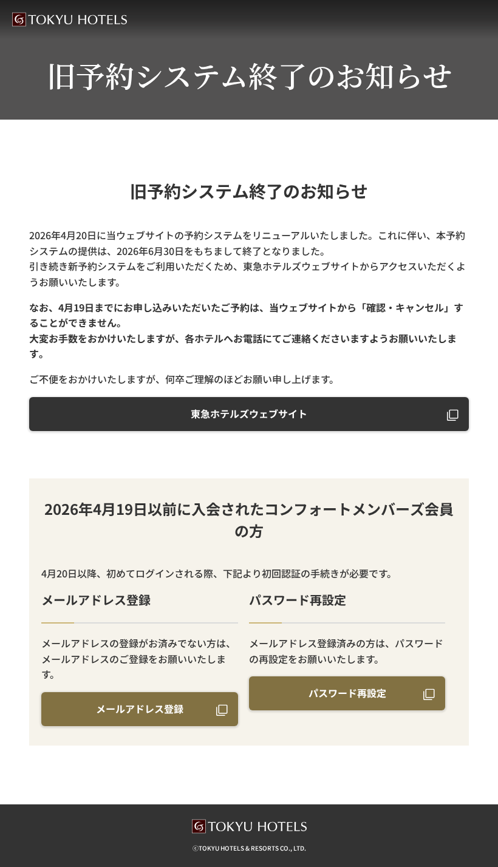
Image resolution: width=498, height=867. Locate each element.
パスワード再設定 (347, 692)
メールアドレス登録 (139, 708)
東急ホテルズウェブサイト (249, 413)
